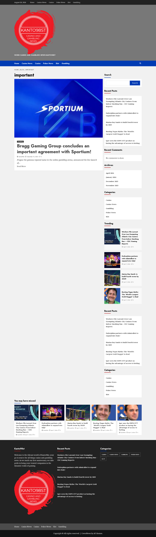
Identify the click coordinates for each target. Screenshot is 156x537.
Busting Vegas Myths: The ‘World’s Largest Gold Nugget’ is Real (120, 132)
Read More (21, 166)
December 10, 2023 (32, 157)
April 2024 (110, 173)
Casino (51, 2)
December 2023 (112, 181)
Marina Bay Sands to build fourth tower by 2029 (122, 123)
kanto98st (21, 157)
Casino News (41, 2)
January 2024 (111, 177)
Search (107, 74)
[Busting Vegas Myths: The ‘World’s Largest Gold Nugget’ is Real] (104, 413)
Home (32, 2)
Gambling (76, 2)
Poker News (60, 2)
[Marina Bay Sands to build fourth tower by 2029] (78, 413)
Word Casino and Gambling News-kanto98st (35, 55)
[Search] (140, 63)
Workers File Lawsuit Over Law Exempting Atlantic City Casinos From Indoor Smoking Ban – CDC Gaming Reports (121, 102)
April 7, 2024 (28, 435)
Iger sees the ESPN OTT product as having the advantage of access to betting (123, 142)
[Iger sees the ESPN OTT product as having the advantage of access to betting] (129, 413)
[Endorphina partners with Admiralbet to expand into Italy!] (52, 413)
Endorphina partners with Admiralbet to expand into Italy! (122, 114)
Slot (69, 2)
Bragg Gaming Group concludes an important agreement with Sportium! (54, 149)
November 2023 (112, 185)
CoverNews (86, 533)
